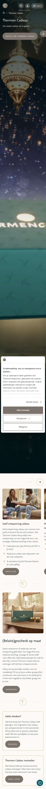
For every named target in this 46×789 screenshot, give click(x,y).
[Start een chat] (40, 783)
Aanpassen (21, 418)
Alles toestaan (23, 410)
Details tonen (32, 402)
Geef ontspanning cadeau (16, 523)
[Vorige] (30, 482)
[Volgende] (39, 482)
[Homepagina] (4, 13)
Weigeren (23, 427)
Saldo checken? (13, 716)
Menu (38, 6)
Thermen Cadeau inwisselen (19, 760)
